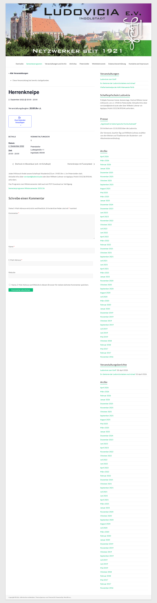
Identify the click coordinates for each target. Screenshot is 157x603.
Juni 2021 (104, 264)
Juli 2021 (103, 260)
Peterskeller (84, 64)
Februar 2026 (105, 164)
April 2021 (104, 269)
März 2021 (104, 273)
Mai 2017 (104, 349)
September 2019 (106, 325)
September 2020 (106, 289)
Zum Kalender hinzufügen (20, 121)
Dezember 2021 (106, 248)
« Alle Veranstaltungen (18, 73)
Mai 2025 (104, 192)
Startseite (19, 64)
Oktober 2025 (106, 180)
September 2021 (106, 256)
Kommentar (14, 213)
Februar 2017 (105, 353)
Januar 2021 (105, 277)
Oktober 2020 (106, 285)
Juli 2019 (103, 329)
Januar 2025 (105, 200)
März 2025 (104, 196)
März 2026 (104, 160)
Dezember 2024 (106, 204)
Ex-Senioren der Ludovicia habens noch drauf (117, 83)
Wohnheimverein (98, 64)
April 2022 (104, 236)
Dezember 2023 (106, 208)
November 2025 (106, 176)
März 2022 (104, 240)
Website (12, 272)
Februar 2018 (105, 345)
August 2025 (105, 188)
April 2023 (104, 216)
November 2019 (106, 317)
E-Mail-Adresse (15, 260)
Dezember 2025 (106, 172)
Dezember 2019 (106, 313)
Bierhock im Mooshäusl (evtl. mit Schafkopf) (33, 164)
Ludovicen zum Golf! (108, 79)
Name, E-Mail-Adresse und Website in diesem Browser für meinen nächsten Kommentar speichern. (50, 285)
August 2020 (105, 293)
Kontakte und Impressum (138, 64)
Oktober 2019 (106, 321)
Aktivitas (73, 64)
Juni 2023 (104, 212)
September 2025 (106, 184)
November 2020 (106, 281)
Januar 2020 (105, 309)
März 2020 (104, 301)
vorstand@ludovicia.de (33, 176)
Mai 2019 (104, 337)
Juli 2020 (103, 297)
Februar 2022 (105, 244)
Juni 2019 (104, 333)
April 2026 (104, 156)
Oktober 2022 (106, 224)
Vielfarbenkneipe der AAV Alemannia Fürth (117, 87)
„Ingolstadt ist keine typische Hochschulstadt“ (118, 124)
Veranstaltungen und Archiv (56, 64)
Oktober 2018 (106, 341)
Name (11, 246)
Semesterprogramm (34, 64)
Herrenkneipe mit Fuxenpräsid (80, 164)
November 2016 (106, 357)
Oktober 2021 (106, 252)
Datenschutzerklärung (117, 64)
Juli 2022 (103, 228)
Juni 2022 (104, 232)
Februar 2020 (105, 305)
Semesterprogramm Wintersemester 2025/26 (27, 188)
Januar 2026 (105, 168)
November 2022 (106, 220)
